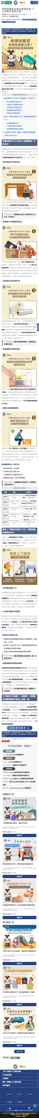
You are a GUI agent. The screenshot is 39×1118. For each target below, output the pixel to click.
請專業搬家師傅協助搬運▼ (15, 129)
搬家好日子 (35, 1108)
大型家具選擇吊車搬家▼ (15, 126)
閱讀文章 (19, 835)
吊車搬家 (14, 622)
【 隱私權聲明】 (25, 1114)
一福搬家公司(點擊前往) (19, 765)
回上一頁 (19, 1051)
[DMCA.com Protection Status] (18, 1108)
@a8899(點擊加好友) (15, 762)
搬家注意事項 (17, 19)
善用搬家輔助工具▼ (13, 123)
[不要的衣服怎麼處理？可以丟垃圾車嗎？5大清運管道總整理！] (19, 937)
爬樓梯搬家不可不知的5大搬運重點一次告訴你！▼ (20, 98)
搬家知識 (8, 19)
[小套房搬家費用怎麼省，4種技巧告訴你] (19, 808)
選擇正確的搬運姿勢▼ (14, 113)
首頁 (3, 19)
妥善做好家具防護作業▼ (15, 107)
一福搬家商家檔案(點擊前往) (20, 775)
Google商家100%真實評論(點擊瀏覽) (21, 778)
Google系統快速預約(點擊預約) (19, 772)
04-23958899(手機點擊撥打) (15, 754)
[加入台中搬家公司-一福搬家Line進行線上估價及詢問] (8, 2)
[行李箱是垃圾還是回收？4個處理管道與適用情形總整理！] (19, 978)
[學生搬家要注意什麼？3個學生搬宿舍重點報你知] (19, 849)
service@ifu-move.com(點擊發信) (20, 788)
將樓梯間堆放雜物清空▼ (15, 110)
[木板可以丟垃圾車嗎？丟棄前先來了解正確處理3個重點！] (19, 1019)
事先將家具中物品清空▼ (15, 102)
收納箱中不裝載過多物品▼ (15, 104)
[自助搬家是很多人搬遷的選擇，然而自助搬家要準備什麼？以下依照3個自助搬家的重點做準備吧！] (19, 891)
